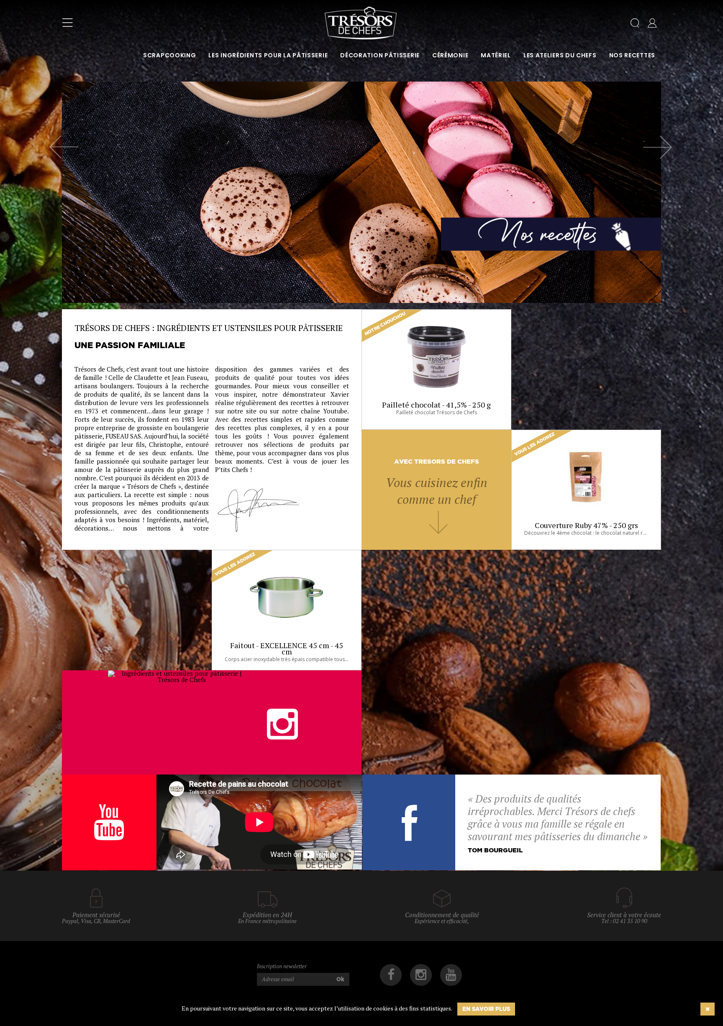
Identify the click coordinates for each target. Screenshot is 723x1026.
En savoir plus (486, 1009)
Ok (340, 979)
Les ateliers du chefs (560, 55)
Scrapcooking (169, 55)
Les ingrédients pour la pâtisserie (268, 55)
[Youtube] (451, 975)
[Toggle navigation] (67, 23)
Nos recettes (632, 55)
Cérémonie (450, 55)
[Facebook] (391, 975)
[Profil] (652, 25)
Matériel (496, 55)
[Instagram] (421, 975)
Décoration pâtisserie (380, 55)
